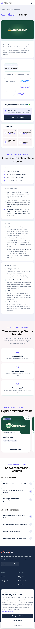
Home (3, 10)
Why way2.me (22, 577)
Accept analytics (17, 616)
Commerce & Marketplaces (11, 65)
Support (20, 585)
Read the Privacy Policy (7, 611)
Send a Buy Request (17, 117)
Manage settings (17, 625)
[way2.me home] (6, 3)
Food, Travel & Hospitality (11, 68)
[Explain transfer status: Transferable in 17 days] (17, 74)
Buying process (22, 581)
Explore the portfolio (9, 564)
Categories (4, 581)
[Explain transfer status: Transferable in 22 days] (18, 432)
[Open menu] (31, 3)
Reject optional (17, 620)
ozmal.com (17, 10)
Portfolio (9, 10)
